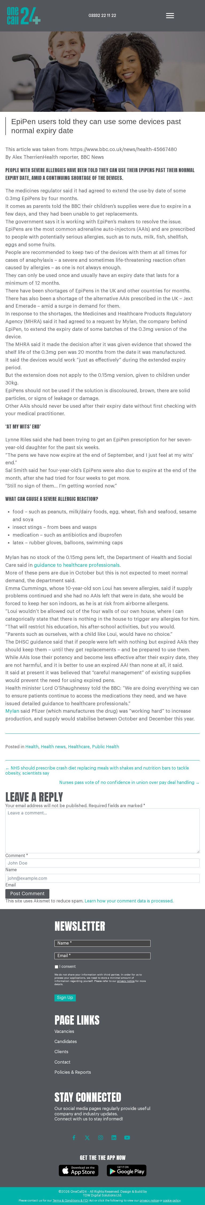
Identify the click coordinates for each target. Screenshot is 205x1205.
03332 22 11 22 (102, 16)
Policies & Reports (72, 1072)
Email (10, 885)
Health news (53, 747)
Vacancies (64, 1031)
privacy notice (149, 1200)
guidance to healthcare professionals (77, 565)
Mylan (12, 711)
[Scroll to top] (189, 1186)
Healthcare (79, 747)
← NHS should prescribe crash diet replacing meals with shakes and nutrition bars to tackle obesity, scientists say (97, 770)
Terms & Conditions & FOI (70, 1200)
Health (31, 747)
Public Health (105, 747)
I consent (67, 967)
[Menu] (170, 15)
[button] (74, 1137)
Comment (16, 856)
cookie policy (171, 1200)
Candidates (65, 1042)
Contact (62, 1062)
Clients (61, 1052)
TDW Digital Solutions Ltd (102, 1195)
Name (11, 870)
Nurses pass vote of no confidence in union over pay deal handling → (129, 782)
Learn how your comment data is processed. (129, 901)
